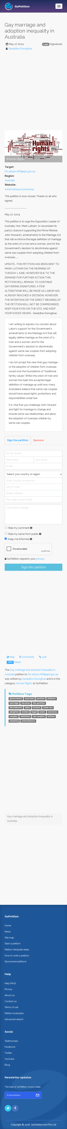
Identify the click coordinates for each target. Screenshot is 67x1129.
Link (44, 657)
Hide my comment (18, 527)
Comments (27, 657)
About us (9, 995)
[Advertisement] (33, 92)
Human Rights (24, 683)
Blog (7, 1064)
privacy (40, 558)
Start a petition (13, 943)
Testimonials (11, 1041)
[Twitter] (8, 1108)
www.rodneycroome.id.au (19, 189)
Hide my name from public (23, 534)
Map (12, 657)
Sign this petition (33, 567)
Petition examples (14, 1013)
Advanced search (14, 1019)
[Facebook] (15, 1108)
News (8, 931)
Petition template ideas (17, 949)
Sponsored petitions (15, 961)
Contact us (11, 1001)
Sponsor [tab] (38, 440)
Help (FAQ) (10, 983)
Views (14, 662)
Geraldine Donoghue (20, 48)
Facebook (10, 1046)
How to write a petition (17, 955)
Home (8, 925)
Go (37, 1095)
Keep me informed (18, 539)
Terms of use (11, 1007)
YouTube (9, 1059)
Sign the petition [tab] (17, 440)
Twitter (8, 1053)
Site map (9, 937)
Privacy (8, 989)
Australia (10, 180)
